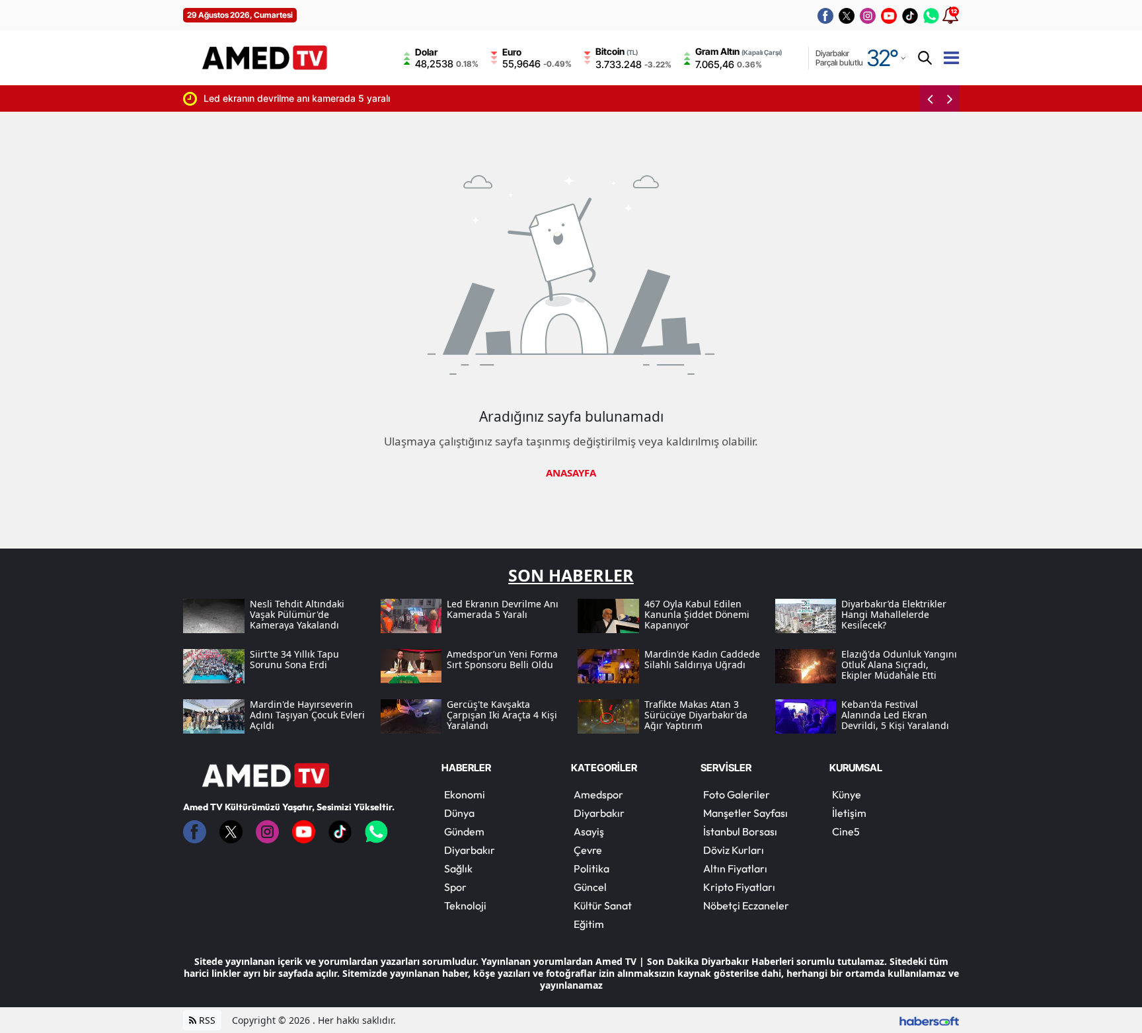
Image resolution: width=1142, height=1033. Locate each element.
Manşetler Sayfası (745, 813)
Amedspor (598, 794)
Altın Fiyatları (735, 868)
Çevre (588, 850)
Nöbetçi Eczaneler (746, 905)
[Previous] (930, 98)
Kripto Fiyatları (739, 887)
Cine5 (846, 831)
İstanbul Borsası (740, 831)
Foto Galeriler (736, 794)
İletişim (849, 813)
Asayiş (589, 831)
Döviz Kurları (733, 850)
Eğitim (589, 924)
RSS (205, 1020)
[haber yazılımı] (929, 1020)
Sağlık (458, 868)
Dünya (459, 813)
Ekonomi (464, 794)
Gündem (464, 831)
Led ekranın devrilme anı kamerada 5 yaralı (282, 98)
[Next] (950, 98)
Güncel (590, 887)
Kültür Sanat (603, 905)
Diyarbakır (469, 850)
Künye (846, 794)
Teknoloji (465, 905)
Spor (455, 887)
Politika (591, 868)
